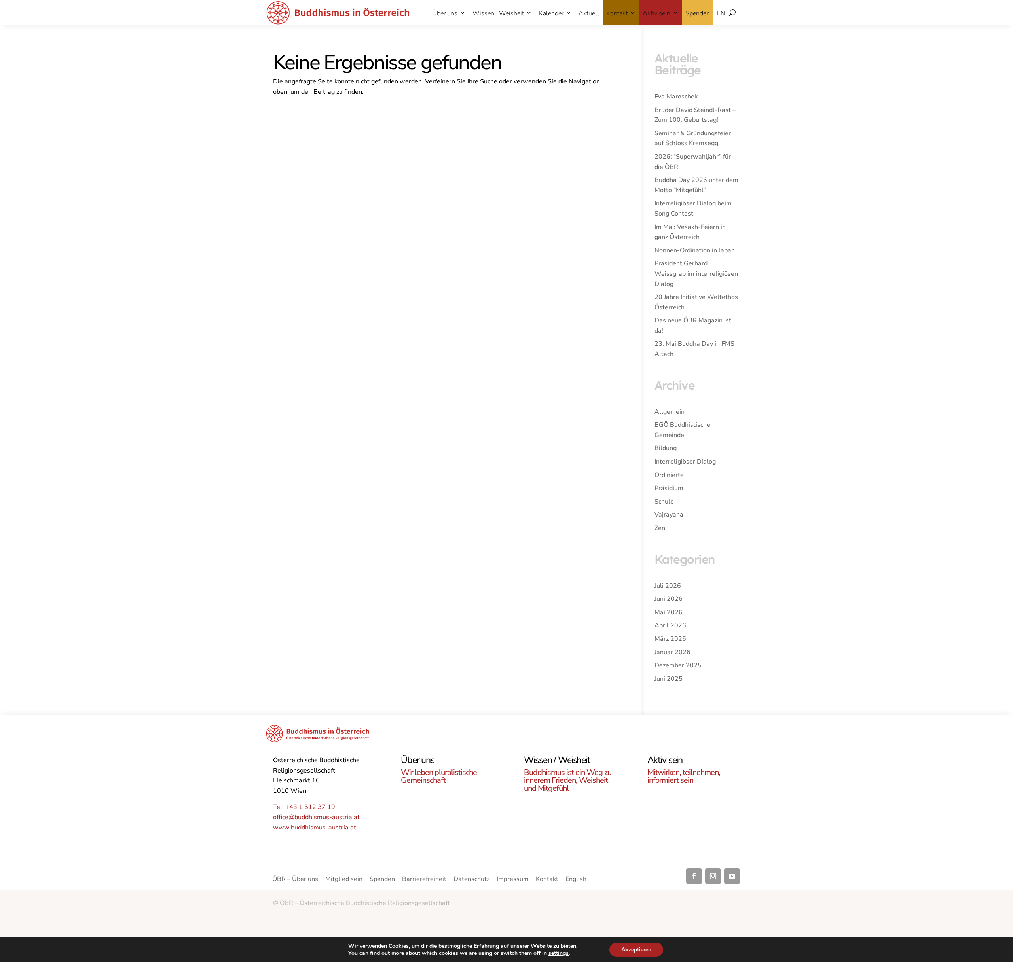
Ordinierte (669, 475)
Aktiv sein (656, 13)
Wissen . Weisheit (498, 13)
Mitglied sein (343, 879)
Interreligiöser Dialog (685, 461)
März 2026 (670, 638)
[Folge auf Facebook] (694, 876)
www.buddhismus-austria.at (314, 827)
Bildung (665, 448)
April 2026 (670, 625)
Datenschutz (471, 879)
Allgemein (669, 411)
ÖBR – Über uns (295, 879)
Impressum (513, 879)
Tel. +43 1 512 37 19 (304, 807)
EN (721, 13)
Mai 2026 (668, 612)
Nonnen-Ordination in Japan (694, 250)
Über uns (444, 13)
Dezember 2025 (678, 665)
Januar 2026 (672, 652)
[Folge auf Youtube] (732, 876)
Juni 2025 (668, 678)
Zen (659, 528)
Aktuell (589, 13)
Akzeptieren (636, 949)
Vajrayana (668, 514)
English (575, 879)
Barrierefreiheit (424, 879)
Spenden (697, 13)
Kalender (551, 13)
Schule (664, 501)
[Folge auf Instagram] (713, 876)
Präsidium (668, 488)
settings (558, 953)
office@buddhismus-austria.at (316, 817)
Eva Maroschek (676, 96)
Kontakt (617, 13)
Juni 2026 (668, 599)
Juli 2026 (667, 585)
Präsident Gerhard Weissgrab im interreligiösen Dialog (696, 273)
